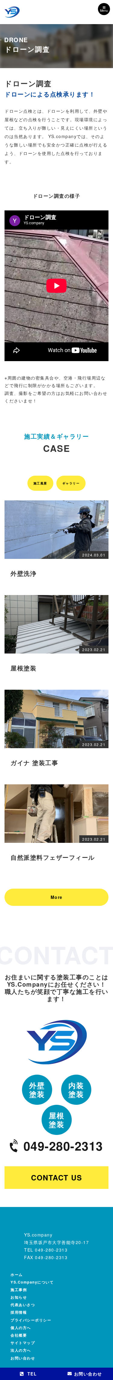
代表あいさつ (23, 1304)
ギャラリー (71, 483)
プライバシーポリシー (31, 1320)
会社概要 (19, 1335)
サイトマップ (23, 1342)
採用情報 (19, 1312)
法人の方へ (21, 1350)
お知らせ (19, 1297)
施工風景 (40, 483)
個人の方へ (21, 1327)
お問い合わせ (23, 1358)
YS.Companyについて (32, 1282)
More (57, 897)
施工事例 (19, 1289)
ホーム (17, 1274)
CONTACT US (56, 1177)
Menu (104, 10)
